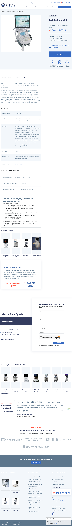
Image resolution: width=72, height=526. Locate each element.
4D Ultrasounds (33, 505)
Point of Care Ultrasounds (36, 500)
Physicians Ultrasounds (35, 491)
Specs (17, 77)
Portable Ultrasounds (35, 489)
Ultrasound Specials (58, 484)
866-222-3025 (59, 30)
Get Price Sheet (36, 462)
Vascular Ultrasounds (35, 479)
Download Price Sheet (64, 7)
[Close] (69, 519)
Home (2, 11)
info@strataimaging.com (58, 500)
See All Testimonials (7, 411)
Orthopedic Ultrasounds (35, 493)
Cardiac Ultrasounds (34, 477)
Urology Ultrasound (34, 481)
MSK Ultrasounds (34, 511)
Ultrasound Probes (34, 6)
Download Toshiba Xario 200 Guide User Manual (61, 46)
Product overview (6, 77)
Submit (59, 343)
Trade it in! (55, 523)
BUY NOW (59, 54)
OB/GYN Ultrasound (34, 486)
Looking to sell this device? (7, 339)
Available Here (19, 164)
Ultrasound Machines (24, 6)
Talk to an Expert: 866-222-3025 (60, 3)
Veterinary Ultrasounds (35, 484)
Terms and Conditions (16, 524)
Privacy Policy (5, 524)
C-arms (42, 6)
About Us (47, 6)
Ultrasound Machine (10, 11)
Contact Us (53, 6)
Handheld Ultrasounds (35, 502)
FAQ (23, 77)
